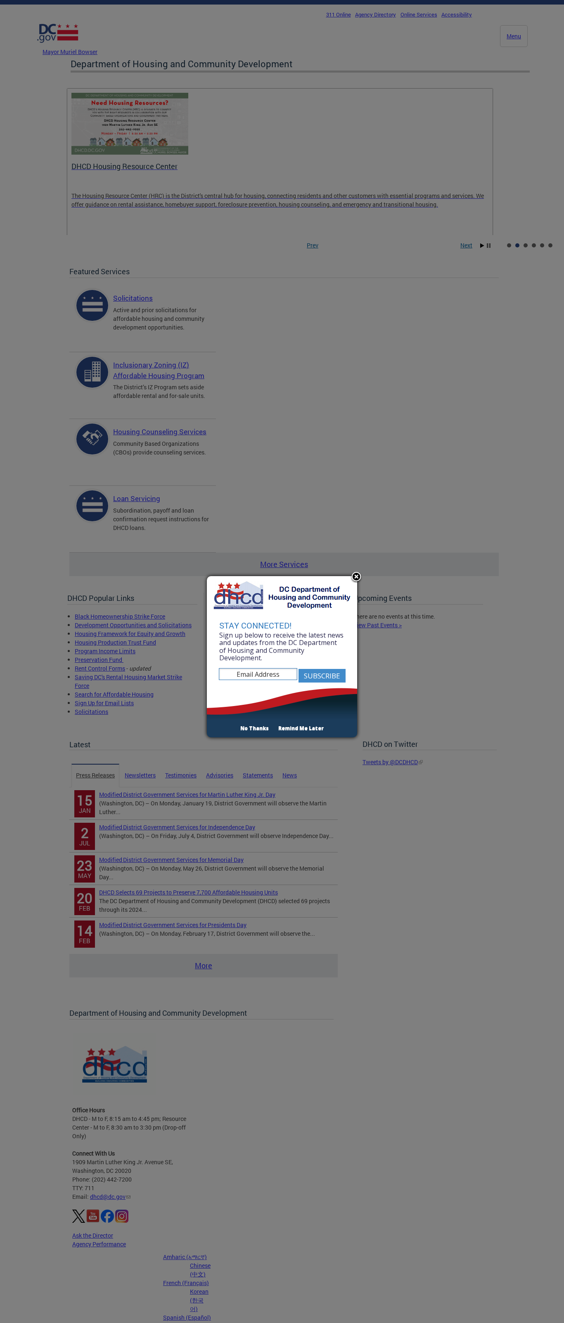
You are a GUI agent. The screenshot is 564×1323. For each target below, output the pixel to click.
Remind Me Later (301, 728)
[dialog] (282, 656)
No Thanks (254, 728)
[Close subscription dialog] (356, 577)
